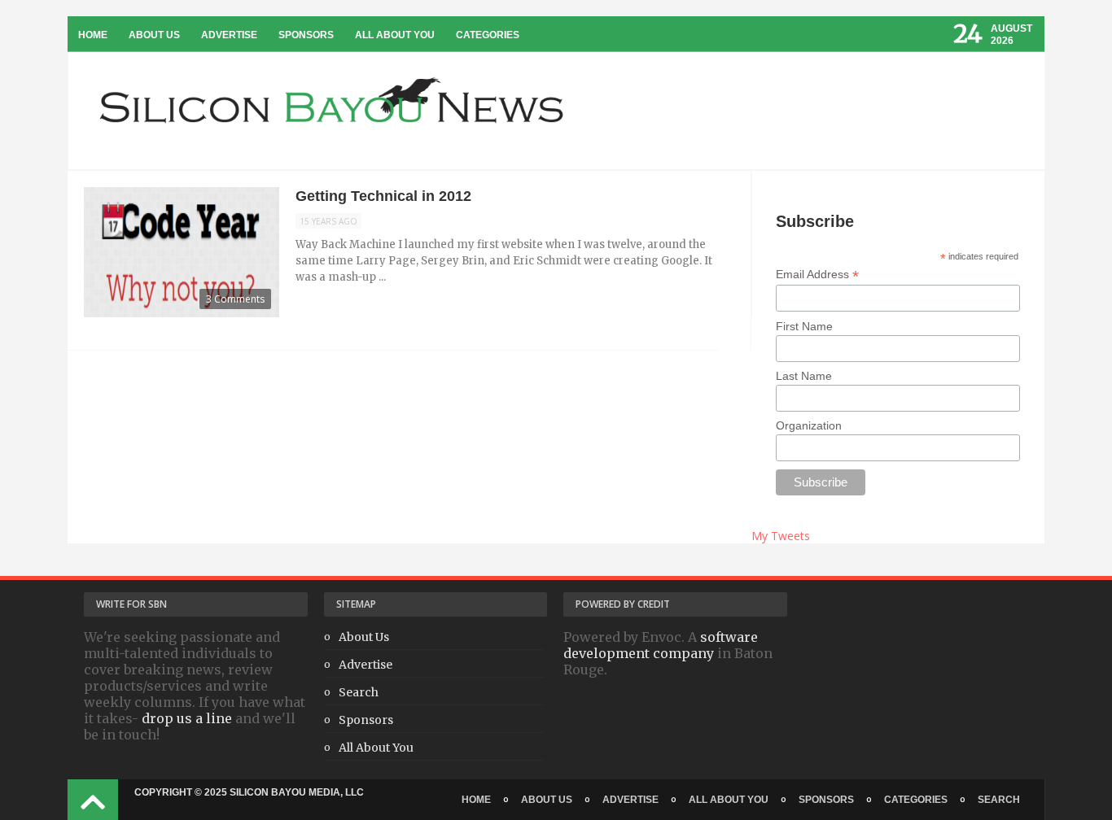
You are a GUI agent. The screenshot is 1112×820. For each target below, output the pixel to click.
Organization (809, 425)
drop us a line (187, 718)
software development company (660, 645)
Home (92, 35)
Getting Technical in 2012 (383, 196)
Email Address (817, 274)
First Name (804, 326)
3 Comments (235, 299)
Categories (487, 35)
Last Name (804, 375)
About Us (154, 35)
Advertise (229, 35)
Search (359, 692)
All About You (395, 35)
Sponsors (306, 35)
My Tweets (780, 535)
